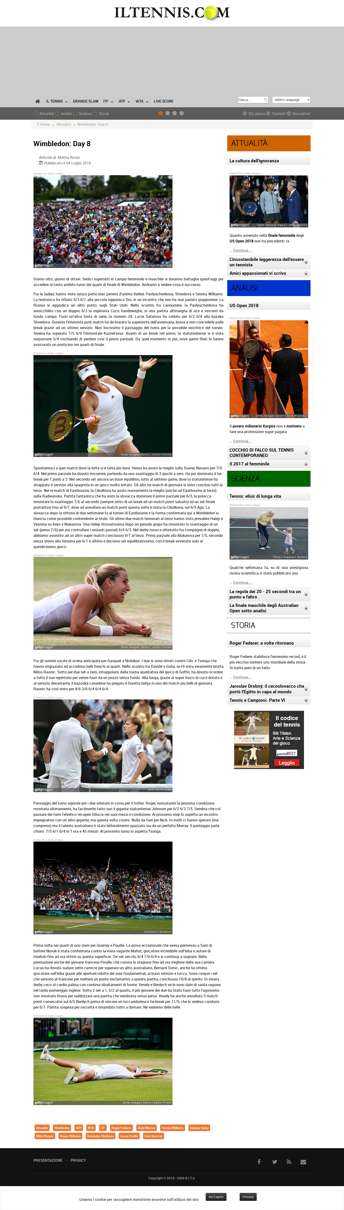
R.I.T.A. (190, 1178)
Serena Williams (172, 1128)
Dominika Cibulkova (100, 1136)
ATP (78, 1128)
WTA (91, 1128)
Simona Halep (199, 1128)
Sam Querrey (153, 1136)
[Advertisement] (172, 59)
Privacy (78, 1160)
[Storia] (182, 113)
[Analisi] (168, 113)
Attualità (42, 1128)
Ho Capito (216, 1197)
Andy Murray (146, 1128)
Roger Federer (121, 1128)
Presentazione (47, 1160)
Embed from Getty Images (48, 173)
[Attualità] (161, 113)
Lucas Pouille (129, 1136)
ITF (103, 1128)
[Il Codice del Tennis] (269, 739)
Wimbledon (62, 1128)
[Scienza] (175, 113)
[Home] (38, 101)
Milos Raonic (45, 1136)
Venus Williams (70, 1136)
